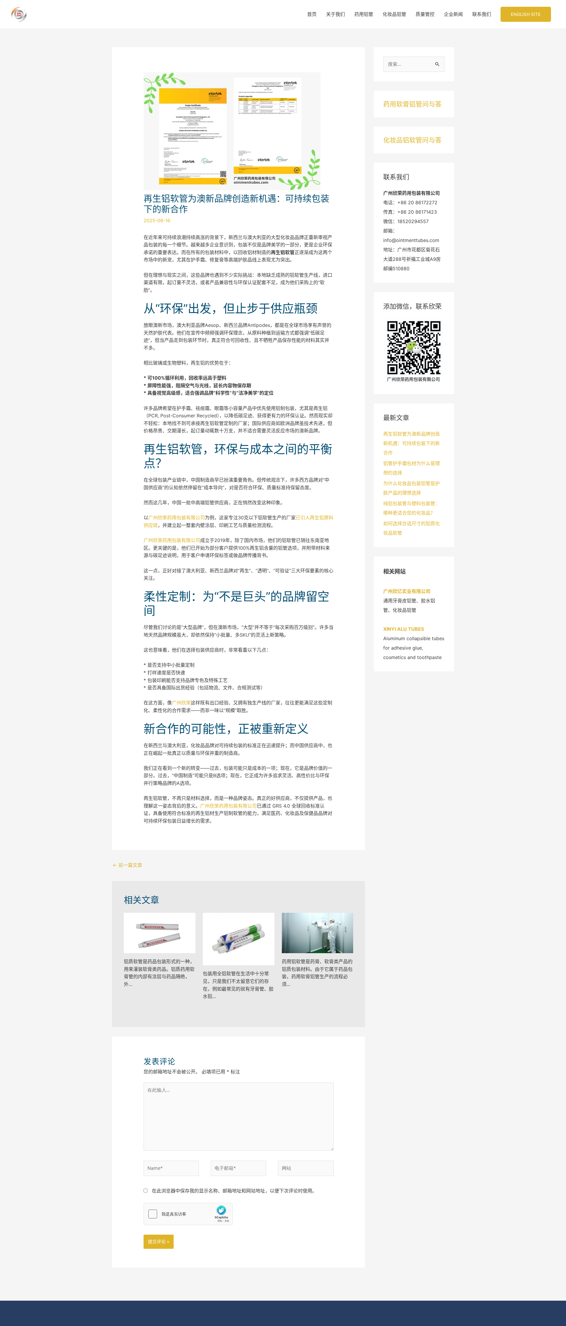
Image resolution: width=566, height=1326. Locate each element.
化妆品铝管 (394, 14)
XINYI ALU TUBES (403, 629)
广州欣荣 (181, 703)
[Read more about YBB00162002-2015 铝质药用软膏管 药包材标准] (159, 932)
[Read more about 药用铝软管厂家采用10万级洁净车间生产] (317, 932)
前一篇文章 (127, 865)
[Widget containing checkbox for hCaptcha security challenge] (188, 1214)
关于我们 (335, 14)
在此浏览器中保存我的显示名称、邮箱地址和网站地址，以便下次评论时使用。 (234, 1191)
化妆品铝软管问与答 (412, 140)
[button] (526, 14)
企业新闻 (453, 14)
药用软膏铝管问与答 (412, 104)
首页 (312, 14)
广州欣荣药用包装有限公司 (176, 517)
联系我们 (481, 14)
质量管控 (425, 14)
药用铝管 (363, 14)
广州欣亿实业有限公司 (406, 591)
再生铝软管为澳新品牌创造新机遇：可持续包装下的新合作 (411, 443)
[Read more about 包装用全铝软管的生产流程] (238, 939)
